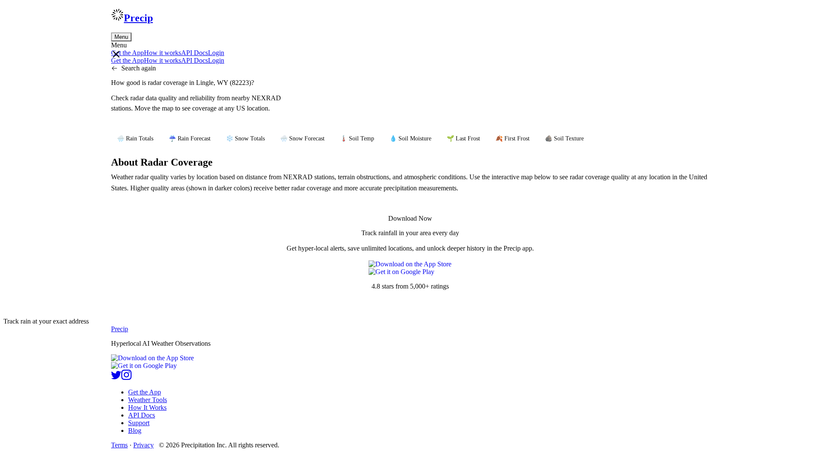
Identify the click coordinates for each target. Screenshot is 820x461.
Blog (134, 430)
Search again (138, 68)
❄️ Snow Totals (245, 138)
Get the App (144, 392)
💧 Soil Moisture (410, 138)
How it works (162, 52)
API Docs (194, 52)
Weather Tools (147, 399)
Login (216, 52)
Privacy (143, 445)
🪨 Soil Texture (564, 138)
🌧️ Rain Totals (135, 138)
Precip (138, 17)
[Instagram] (126, 377)
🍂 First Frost (512, 138)
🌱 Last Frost (463, 138)
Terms (119, 445)
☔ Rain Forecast (190, 138)
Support (138, 422)
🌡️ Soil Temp (357, 138)
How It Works (147, 407)
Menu (121, 37)
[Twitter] (116, 377)
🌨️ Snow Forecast (302, 138)
